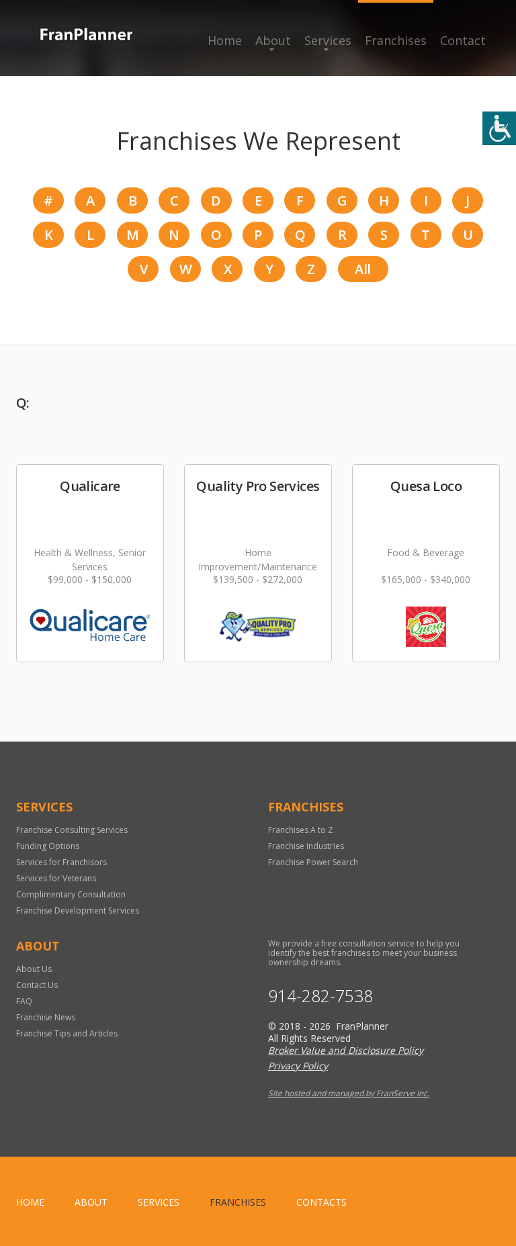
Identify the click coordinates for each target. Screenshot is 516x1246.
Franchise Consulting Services (72, 830)
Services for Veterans (56, 878)
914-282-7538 (320, 995)
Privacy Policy (298, 1065)
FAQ (24, 1001)
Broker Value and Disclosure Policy (345, 1050)
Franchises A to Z (300, 830)
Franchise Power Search (313, 862)
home (30, 1202)
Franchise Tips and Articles (67, 1033)
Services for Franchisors (61, 862)
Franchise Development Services (77, 910)
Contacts (321, 1202)
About (273, 40)
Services (327, 40)
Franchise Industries (306, 846)
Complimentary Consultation (71, 894)
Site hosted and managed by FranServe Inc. (348, 1093)
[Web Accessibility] (499, 128)
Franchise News (45, 1017)
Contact (463, 40)
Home (225, 40)
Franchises (396, 40)
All (362, 269)
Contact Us (37, 985)
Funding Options (47, 846)
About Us (34, 969)
